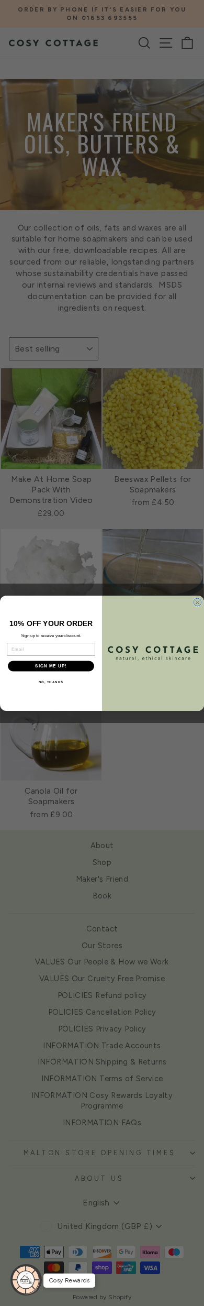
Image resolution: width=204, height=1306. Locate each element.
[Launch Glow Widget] (26, 1280)
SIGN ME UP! (51, 666)
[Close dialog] (197, 602)
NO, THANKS (51, 682)
